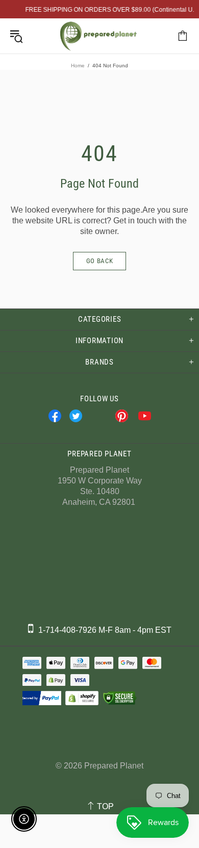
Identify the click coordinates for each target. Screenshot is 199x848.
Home (78, 65)
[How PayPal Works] (40, 698)
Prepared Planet (98, 36)
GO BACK (99, 261)
